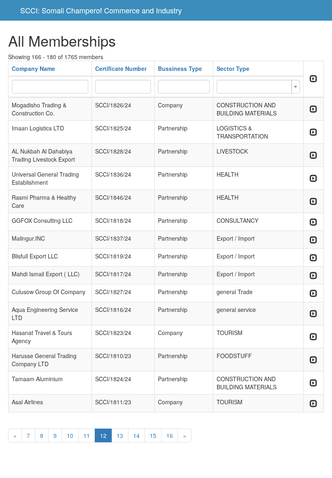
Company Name (33, 68)
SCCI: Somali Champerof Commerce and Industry (101, 10)
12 (103, 435)
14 (136, 435)
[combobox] (258, 87)
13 (120, 435)
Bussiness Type (180, 68)
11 (86, 435)
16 (169, 435)
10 (70, 435)
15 (153, 435)
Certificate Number (121, 68)
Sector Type (233, 68)
